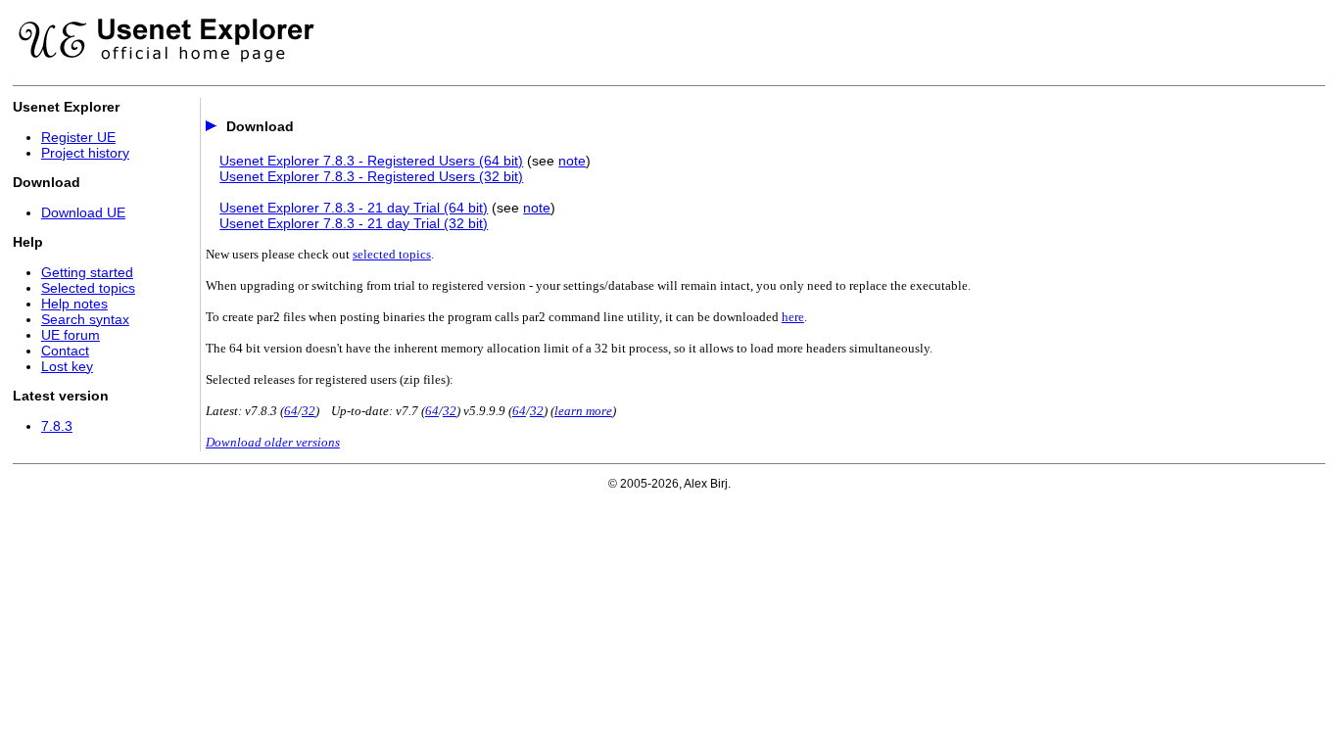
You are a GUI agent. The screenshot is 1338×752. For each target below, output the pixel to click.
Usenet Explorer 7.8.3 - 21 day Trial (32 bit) (353, 223)
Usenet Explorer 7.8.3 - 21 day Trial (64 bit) (353, 207)
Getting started (87, 272)
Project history (85, 153)
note (572, 160)
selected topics (392, 254)
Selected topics (88, 288)
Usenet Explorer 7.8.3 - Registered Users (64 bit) (371, 160)
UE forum (70, 335)
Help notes (74, 303)
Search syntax (85, 319)
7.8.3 (56, 426)
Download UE (83, 212)
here (793, 316)
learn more (583, 410)
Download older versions (273, 442)
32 (308, 410)
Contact (65, 350)
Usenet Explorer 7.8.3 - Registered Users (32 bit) (371, 176)
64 (291, 410)
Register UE (78, 137)
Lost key (67, 366)
